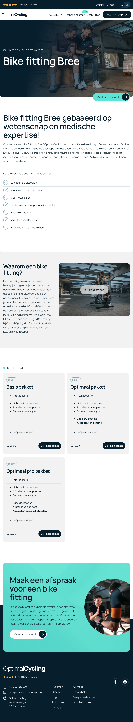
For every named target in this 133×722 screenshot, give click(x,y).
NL (121, 4)
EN (127, 4)
